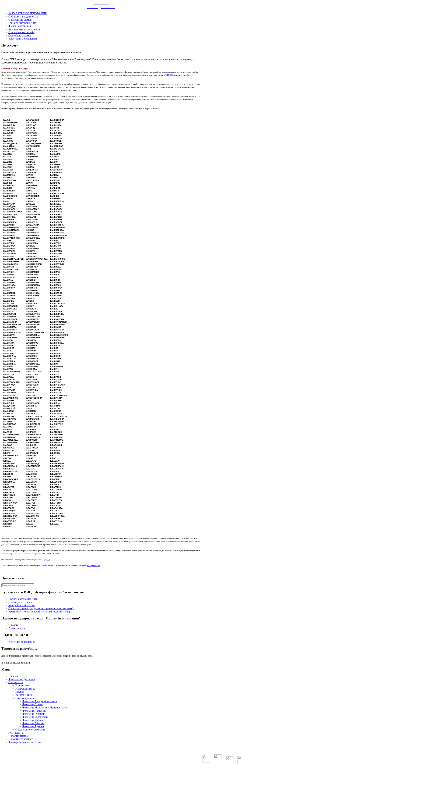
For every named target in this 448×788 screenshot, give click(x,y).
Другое (19, 691)
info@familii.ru (93, 566)
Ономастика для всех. (21, 602)
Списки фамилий (25, 698)
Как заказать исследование (24, 29)
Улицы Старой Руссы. (21, 605)
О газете (13, 624)
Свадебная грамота (19, 35)
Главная (13, 676)
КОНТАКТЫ (16, 732)
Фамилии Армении (34, 710)
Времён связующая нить (22, 598)
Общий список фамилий (30, 729)
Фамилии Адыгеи (33, 726)
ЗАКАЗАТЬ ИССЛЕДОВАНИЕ (27, 13)
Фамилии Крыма (32, 720)
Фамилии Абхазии (33, 723)
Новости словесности (21, 738)
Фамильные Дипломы (21, 679)
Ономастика (15, 682)
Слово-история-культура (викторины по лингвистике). (41, 608)
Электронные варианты (22, 38)
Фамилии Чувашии (34, 713)
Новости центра (18, 735)
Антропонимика (25, 688)
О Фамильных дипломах (23, 16)
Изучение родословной (22, 641)
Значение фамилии (19, 25)
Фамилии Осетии (32, 704)
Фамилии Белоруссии (35, 716)
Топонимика (22, 685)
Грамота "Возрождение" (22, 22)
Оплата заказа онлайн (21, 32)
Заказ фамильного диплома (24, 742)
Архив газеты (16, 628)
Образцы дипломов (20, 19)
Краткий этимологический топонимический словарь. (40, 611)
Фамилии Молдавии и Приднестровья (45, 707)
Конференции (23, 694)
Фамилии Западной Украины (39, 701)
